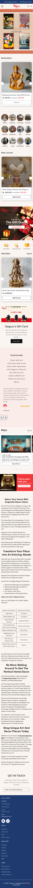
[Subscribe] (28, 790)
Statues (3, 847)
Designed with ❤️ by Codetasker (21, 884)
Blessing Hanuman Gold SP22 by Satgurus (16, 95)
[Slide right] (20, 469)
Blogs (3, 858)
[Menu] (2, 6)
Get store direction (24, 486)
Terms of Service (6, 874)
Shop (2, 834)
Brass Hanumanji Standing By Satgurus (16, 290)
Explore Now (16, 227)
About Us (4, 829)
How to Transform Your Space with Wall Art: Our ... (15, 457)
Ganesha (4, 853)
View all (29, 253)
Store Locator (5, 837)
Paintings (4, 845)
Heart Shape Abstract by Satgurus (15, 190)
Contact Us (4, 832)
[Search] (28, 6)
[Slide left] (13, 469)
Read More (16, 464)
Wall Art (3, 850)
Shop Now (16, 341)
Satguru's (12, 883)
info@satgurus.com (6, 816)
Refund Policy (5, 869)
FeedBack (4, 801)
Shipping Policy (5, 872)
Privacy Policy (5, 866)
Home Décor (5, 856)
